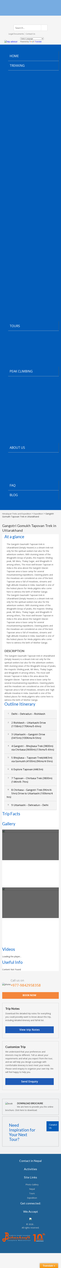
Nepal (32, 1189)
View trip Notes (29, 1029)
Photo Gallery (31, 1184)
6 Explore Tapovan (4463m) (25, 769)
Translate (38, 42)
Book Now (29, 995)
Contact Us (30, 33)
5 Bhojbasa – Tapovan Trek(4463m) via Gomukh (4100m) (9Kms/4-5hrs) (30, 759)
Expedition (32, 1197)
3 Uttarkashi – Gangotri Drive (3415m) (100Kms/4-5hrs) (26, 736)
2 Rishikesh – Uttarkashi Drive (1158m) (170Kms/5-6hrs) (27, 724)
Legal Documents (16, 33)
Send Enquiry (29, 1081)
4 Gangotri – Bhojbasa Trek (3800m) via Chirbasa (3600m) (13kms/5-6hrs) (31, 747)
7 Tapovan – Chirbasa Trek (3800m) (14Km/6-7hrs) (30, 779)
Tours (32, 1193)
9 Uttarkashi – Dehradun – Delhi (28, 805)
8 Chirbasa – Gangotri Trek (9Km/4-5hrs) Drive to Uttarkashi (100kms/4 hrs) (30, 793)
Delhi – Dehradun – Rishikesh (26, 713)
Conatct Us (53, 1126)
